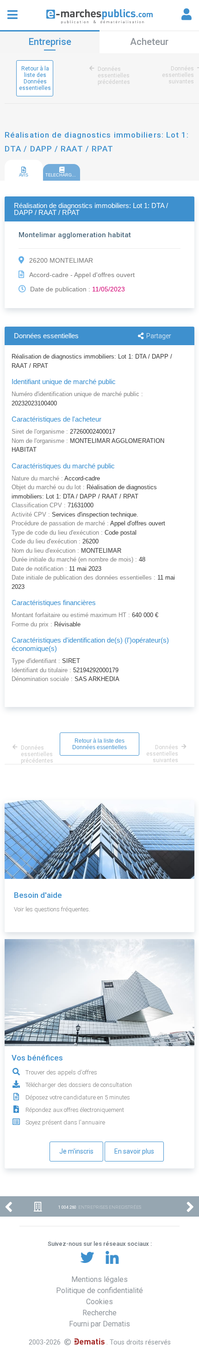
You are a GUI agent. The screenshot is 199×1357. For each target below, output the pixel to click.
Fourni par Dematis (99, 1323)
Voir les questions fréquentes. (52, 909)
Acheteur (149, 41)
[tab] (24, 171)
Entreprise (50, 41)
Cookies (99, 1301)
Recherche (99, 1312)
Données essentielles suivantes (178, 75)
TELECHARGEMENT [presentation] (62, 175)
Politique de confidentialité (99, 1290)
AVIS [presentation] (23, 175)
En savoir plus (134, 1151)
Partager (158, 336)
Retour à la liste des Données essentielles (35, 78)
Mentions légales (99, 1279)
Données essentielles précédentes (114, 75)
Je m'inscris (76, 1151)
